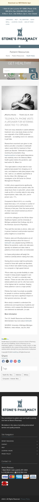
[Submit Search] (32, 70)
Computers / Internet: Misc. (11, 379)
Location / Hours (17, 22)
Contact (4, 444)
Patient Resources (18, 56)
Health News (11, 76)
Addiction (18, 375)
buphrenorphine (10, 155)
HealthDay (15, 352)
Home (8, 56)
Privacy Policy (6, 454)
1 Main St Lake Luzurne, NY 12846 (14, 8)
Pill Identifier (24, 19)
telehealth (28, 321)
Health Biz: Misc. (8, 375)
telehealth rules (10, 243)
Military (26, 375)
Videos (23, 76)
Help (16, 19)
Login (7, 24)
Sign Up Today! (29, 22)
